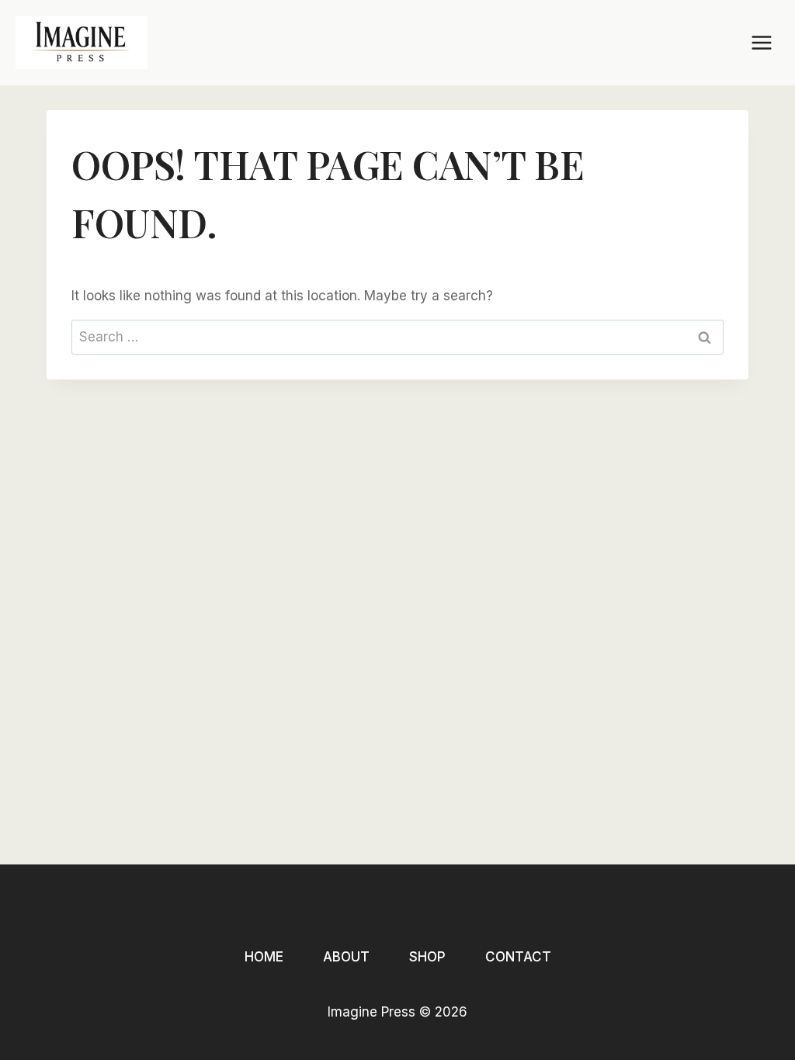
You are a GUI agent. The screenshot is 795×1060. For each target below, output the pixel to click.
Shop (427, 957)
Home (264, 957)
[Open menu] (761, 42)
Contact (518, 957)
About (346, 957)
